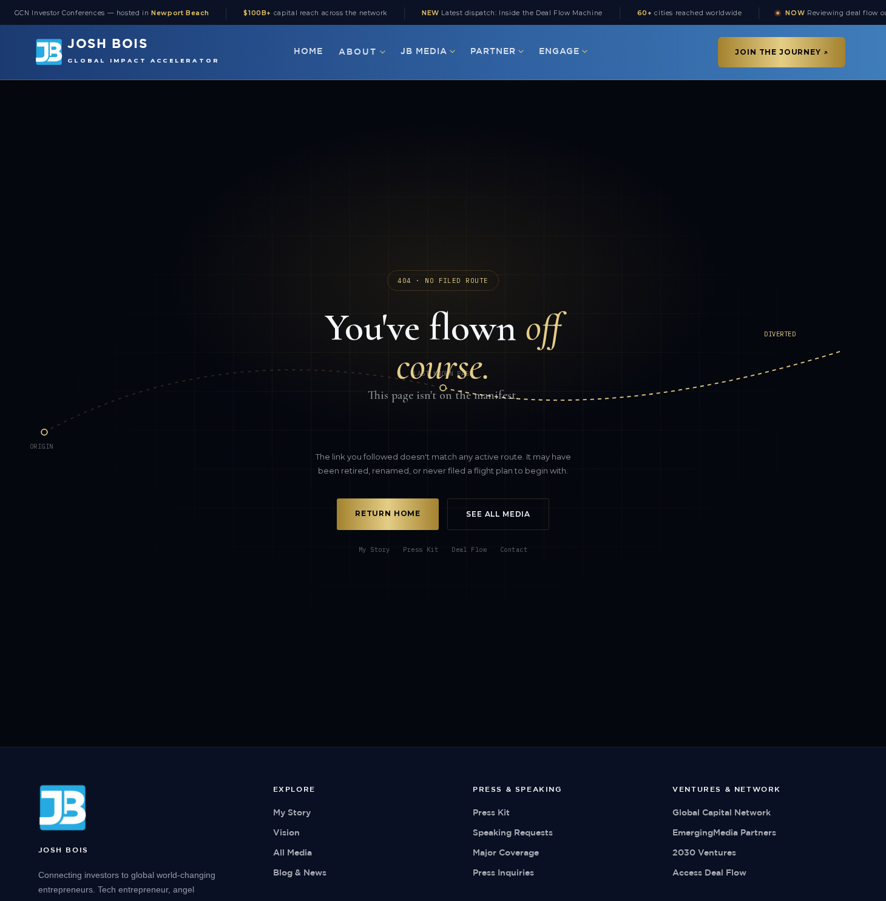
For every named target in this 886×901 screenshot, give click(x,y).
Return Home (388, 513)
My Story (374, 549)
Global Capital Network (721, 813)
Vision (286, 833)
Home (308, 51)
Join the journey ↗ (781, 51)
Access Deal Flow (709, 873)
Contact (513, 549)
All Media (292, 853)
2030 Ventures (704, 853)
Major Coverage (506, 853)
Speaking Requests (513, 833)
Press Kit (420, 549)
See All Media (498, 513)
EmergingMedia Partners (724, 833)
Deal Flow (469, 549)
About (358, 52)
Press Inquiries (503, 873)
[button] (362, 52)
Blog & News (299, 873)
